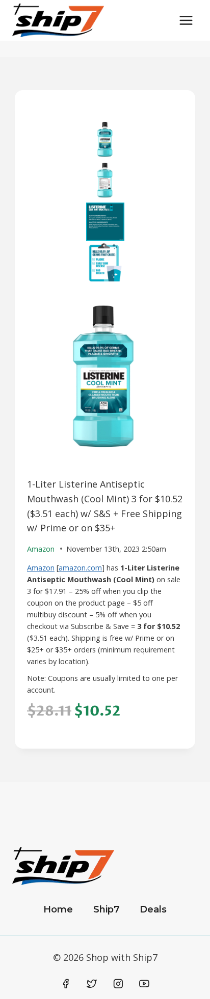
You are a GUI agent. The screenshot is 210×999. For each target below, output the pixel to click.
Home (58, 909)
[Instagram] (118, 984)
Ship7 (106, 909)
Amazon (41, 568)
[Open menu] (186, 20)
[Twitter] (92, 984)
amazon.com (80, 568)
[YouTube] (144, 984)
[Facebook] (66, 984)
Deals (153, 909)
